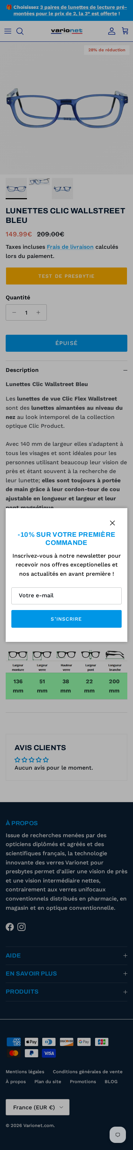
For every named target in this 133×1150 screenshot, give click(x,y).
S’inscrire (66, 619)
